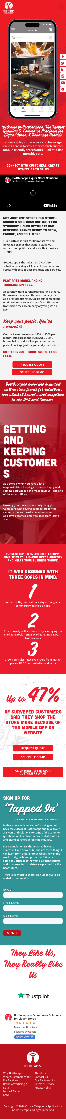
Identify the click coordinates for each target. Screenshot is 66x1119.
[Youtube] (62, 83)
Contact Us (41, 1077)
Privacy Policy (43, 1087)
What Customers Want (17, 1077)
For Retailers (10, 1080)
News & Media (11, 1091)
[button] (61, 7)
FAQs (6, 1094)
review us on (23, 1036)
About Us (40, 1073)
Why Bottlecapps (13, 1073)
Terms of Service (45, 1084)
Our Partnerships (45, 1080)
